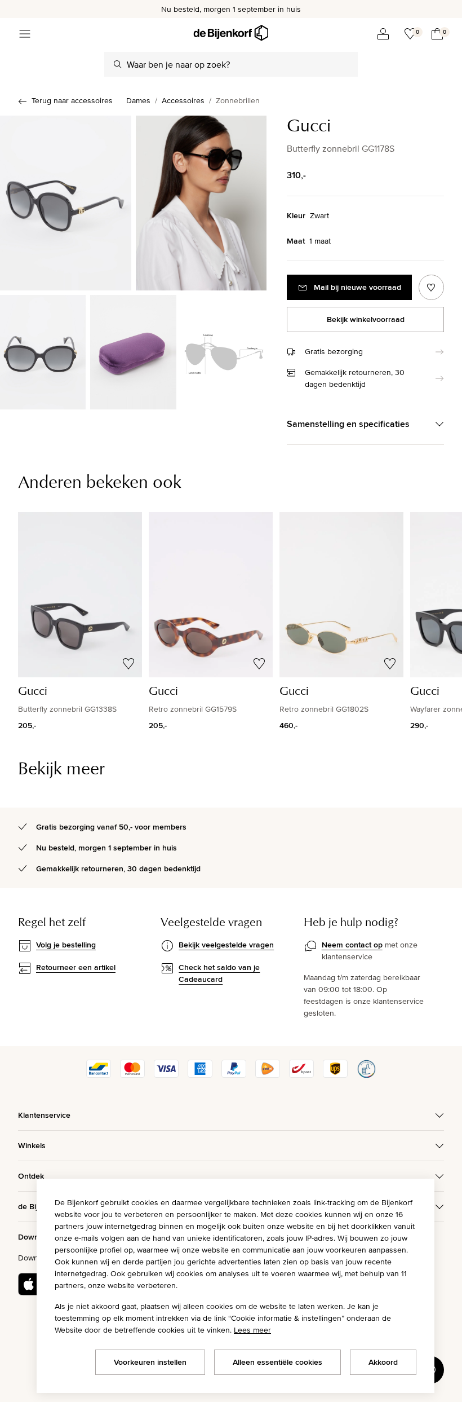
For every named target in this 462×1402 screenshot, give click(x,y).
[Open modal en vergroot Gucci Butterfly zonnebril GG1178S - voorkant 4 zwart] (65, 203)
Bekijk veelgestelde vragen (226, 944)
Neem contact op (352, 944)
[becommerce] (366, 1074)
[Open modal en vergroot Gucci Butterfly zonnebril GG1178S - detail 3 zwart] (223, 352)
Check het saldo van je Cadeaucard (219, 973)
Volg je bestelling (66, 944)
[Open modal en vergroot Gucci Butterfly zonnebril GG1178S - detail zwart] (43, 352)
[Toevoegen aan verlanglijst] (431, 287)
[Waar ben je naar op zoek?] (118, 64)
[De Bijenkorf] (230, 33)
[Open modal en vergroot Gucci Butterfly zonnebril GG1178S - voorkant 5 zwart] (201, 203)
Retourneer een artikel (75, 967)
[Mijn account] (383, 34)
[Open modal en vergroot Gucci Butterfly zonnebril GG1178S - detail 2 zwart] (133, 352)
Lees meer (252, 1329)
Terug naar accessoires (72, 100)
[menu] (25, 34)
